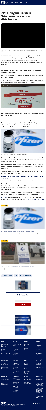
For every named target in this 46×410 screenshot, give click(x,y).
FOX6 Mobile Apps (16, 380)
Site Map (3, 356)
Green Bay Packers (4, 361)
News (16, 275)
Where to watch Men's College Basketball (40, 389)
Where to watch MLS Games (39, 397)
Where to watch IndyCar (40, 386)
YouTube (26, 361)
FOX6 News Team (16, 382)
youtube (42, 403)
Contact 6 (26, 343)
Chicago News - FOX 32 (5, 379)
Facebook (26, 363)
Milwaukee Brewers (4, 360)
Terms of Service (23, 310)
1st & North (3, 363)
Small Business (27, 349)
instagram (38, 403)
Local (2, 343)
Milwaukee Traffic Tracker (39, 354)
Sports (3, 359)
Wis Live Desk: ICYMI (16, 363)
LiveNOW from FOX (16, 366)
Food (37, 350)
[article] (23, 218)
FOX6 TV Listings (16, 364)
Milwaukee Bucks (4, 367)
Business (26, 348)
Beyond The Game (4, 364)
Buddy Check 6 (38, 364)
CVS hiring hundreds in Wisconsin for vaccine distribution (12, 49)
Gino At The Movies (39, 352)
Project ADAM (38, 366)
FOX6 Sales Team (27, 379)
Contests (14, 378)
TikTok (25, 366)
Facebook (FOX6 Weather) (27, 372)
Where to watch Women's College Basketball (39, 391)
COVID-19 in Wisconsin (25, 275)
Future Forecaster (16, 352)
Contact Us (16, 376)
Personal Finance (27, 347)
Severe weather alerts (17, 343)
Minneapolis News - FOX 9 (5, 381)
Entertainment (4, 348)
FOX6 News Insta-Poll (5, 352)
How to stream (15, 360)
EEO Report (15, 384)
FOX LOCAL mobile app (5, 353)
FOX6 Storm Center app (17, 344)
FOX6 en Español (4, 354)
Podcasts (3, 349)
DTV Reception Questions (15, 391)
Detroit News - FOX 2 (5, 383)
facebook (33, 403)
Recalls (25, 345)
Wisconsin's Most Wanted (4, 345)
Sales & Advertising (27, 377)
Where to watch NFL (39, 379)
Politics (2, 350)
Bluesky (25, 368)
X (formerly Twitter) (27, 370)
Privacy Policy (24, 309)
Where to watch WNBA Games (40, 394)
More (27, 2)
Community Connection (40, 367)
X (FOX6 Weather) (27, 373)
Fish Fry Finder (38, 363)
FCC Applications (16, 387)
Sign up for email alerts (17, 379)
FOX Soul (14, 370)
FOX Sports (15, 368)
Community (39, 359)
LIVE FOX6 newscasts (17, 361)
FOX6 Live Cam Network (15, 346)
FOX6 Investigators (4, 346)
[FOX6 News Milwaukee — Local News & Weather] (5, 2)
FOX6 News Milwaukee (11, 22)
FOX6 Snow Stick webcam (16, 354)
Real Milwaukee (39, 346)
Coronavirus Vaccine (19, 22)
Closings (14, 350)
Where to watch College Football (40, 381)
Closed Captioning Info (17, 388)
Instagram (26, 364)
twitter (36, 403)
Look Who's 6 (38, 345)
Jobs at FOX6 (15, 383)
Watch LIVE (16, 359)
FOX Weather (15, 349)
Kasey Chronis (4, 22)
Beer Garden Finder (39, 361)
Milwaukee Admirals (5, 368)
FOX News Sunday (16, 371)
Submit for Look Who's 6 (40, 343)
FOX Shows (15, 372)
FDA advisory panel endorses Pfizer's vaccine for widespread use (17, 231)
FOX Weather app (16, 348)
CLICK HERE (4, 197)
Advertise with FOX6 (28, 380)
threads (40, 403)
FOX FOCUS (26, 382)
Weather (15, 341)
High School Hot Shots (5, 366)
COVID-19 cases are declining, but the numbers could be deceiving (17, 266)
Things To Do (38, 360)
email (44, 403)
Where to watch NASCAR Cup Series (39, 385)
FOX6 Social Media (27, 359)
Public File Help (15, 386)
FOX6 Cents (26, 344)
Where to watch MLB (40, 383)
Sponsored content (27, 383)
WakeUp (38, 341)
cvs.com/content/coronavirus (35, 199)
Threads (25, 367)
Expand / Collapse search (44, 2)
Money (26, 341)
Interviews (38, 349)
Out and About (38, 348)
